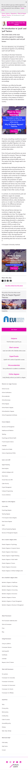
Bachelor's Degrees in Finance (9, 597)
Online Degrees (5, 403)
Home (3, 13)
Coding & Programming (7, 491)
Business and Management (8, 426)
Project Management (6, 487)
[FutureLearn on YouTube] (17, 762)
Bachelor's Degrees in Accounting (9, 590)
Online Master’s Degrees (7, 407)
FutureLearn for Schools (7, 689)
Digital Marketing (6, 464)
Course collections (6, 494)
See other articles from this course (14, 285)
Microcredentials (6, 396)
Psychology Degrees (6, 510)
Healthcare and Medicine (7, 430)
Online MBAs (5, 506)
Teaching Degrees (6, 514)
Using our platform (6, 643)
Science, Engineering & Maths (9, 453)
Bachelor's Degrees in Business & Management (13, 605)
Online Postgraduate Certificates (9, 415)
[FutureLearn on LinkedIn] (20, 762)
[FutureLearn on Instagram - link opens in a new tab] (10, 762)
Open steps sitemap (6, 730)
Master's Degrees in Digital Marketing (10, 555)
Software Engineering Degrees (9, 529)
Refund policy (5, 712)
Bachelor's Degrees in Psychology (10, 586)
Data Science (5, 476)
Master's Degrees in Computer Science (11, 548)
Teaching (4, 434)
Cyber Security (5, 483)
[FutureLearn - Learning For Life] (14, 765)
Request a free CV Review (8, 662)
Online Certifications (6, 392)
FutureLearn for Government (8, 685)
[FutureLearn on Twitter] (13, 762)
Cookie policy (5, 715)
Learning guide (5, 651)
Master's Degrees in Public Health (10, 559)
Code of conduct (6, 719)
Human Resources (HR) (7, 479)
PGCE (3, 525)
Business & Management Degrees (9, 532)
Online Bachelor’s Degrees (8, 411)
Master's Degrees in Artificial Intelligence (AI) (12, 570)
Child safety (5, 742)
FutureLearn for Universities (8, 677)
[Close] (26, 2)
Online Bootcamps (6, 400)
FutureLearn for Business (8, 681)
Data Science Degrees (7, 521)
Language (4, 445)
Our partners (5, 674)
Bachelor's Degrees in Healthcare (9, 582)
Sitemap (4, 727)
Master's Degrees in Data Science (9, 552)
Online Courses (5, 388)
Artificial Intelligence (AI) (7, 472)
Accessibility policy (6, 723)
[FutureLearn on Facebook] (7, 762)
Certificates (4, 655)
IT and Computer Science (8, 441)
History (8, 13)
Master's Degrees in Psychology (9, 544)
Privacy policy (5, 708)
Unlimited (4, 658)
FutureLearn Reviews (7, 647)
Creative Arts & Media (7, 449)
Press (3, 628)
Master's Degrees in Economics (9, 567)
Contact (4, 750)
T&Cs (3, 704)
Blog (3, 632)
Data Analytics (5, 468)
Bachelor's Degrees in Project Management (12, 601)
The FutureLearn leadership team (9, 620)
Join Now (14, 330)
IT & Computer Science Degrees (9, 517)
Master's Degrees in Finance (8, 563)
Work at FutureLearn (6, 624)
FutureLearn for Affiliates (8, 693)
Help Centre (5, 746)
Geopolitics (14, 13)
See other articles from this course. (16, 23)
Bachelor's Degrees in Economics (9, 593)
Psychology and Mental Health (9, 438)
